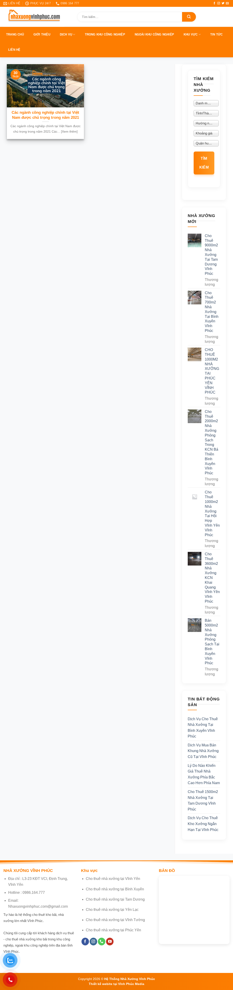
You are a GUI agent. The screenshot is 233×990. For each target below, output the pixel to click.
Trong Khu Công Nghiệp (105, 34)
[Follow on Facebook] (214, 3)
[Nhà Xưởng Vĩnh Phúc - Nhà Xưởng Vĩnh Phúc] (36, 17)
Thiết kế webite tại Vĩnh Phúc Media (116, 984)
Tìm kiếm (204, 163)
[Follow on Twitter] (223, 3)
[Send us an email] (227, 3)
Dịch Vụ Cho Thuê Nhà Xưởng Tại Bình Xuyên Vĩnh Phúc (203, 727)
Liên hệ (14, 49)
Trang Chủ (15, 34)
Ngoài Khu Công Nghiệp (154, 34)
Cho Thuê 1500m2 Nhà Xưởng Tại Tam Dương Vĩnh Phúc (203, 800)
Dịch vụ (66, 34)
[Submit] (189, 17)
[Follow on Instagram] (218, 3)
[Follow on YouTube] (110, 941)
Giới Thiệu (41, 34)
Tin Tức (216, 34)
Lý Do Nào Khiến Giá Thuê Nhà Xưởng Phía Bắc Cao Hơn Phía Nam (204, 774)
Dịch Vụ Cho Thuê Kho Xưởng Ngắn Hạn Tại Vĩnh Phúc (203, 824)
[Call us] (101, 941)
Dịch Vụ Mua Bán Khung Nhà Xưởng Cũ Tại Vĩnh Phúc (203, 751)
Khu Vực (191, 34)
